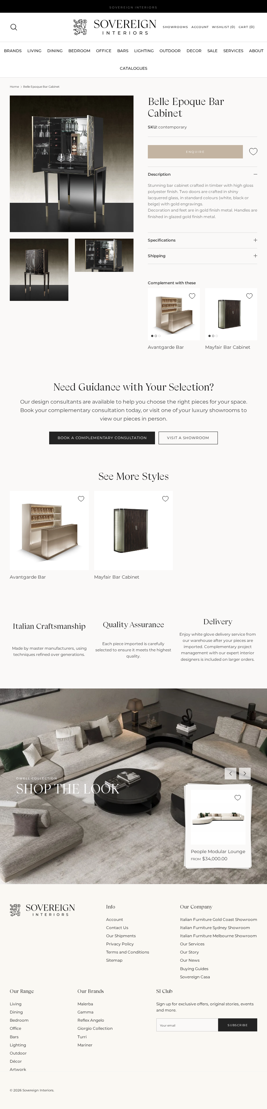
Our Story (189, 952)
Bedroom (19, 1020)
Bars (122, 50)
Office (15, 1028)
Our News (190, 960)
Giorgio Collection (95, 1028)
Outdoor (170, 50)
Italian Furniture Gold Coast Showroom (218, 919)
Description (159, 174)
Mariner (84, 1044)
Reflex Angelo (90, 1020)
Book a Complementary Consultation (102, 438)
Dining (16, 1012)
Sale (212, 50)
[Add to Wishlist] (253, 151)
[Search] (14, 27)
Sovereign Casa (195, 976)
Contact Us (117, 927)
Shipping (156, 255)
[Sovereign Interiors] (114, 27)
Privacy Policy (120, 943)
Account (114, 919)
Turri (82, 1036)
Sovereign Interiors (37, 1090)
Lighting (144, 50)
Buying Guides (194, 968)
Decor (194, 50)
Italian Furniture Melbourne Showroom (218, 935)
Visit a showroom (188, 438)
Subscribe (237, 1025)
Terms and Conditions (127, 952)
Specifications (162, 240)
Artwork (18, 1069)
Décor (16, 1061)
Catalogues (133, 68)
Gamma (85, 1012)
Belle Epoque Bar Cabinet (41, 86)
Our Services (192, 943)
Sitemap (114, 960)
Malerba (85, 1003)
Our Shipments (121, 935)
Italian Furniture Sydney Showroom (215, 927)
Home (14, 86)
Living (15, 1003)
